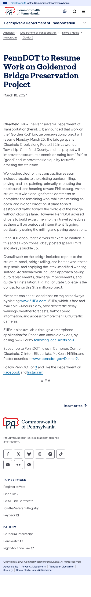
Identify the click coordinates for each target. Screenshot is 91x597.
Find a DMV (10, 494)
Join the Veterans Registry (21, 508)
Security (8, 570)
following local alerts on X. (54, 340)
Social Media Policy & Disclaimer (34, 570)
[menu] (83, 11)
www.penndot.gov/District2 (55, 358)
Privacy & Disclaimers (34, 566)
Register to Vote (14, 486)
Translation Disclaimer (61, 566)
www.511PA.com (33, 300)
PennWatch (11, 541)
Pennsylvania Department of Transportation (39, 23)
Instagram (35, 372)
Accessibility (10, 566)
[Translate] (65, 11)
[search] (74, 11)
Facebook (11, 372)
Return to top (73, 405)
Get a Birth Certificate (18, 501)
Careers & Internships (18, 534)
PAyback (9, 515)
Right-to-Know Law (16, 548)
